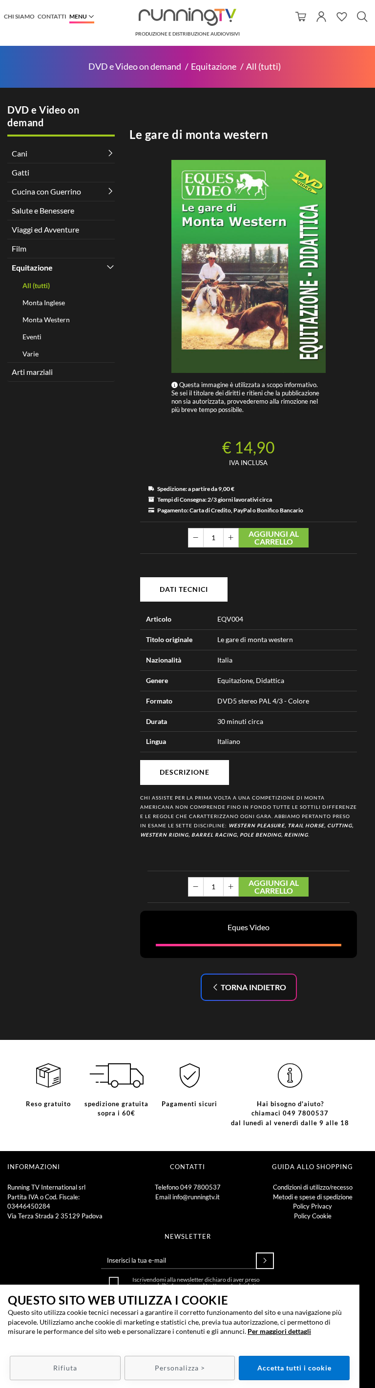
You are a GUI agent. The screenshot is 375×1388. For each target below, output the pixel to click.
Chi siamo (19, 16)
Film (19, 248)
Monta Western (46, 319)
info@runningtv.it (196, 1197)
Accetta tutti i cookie (294, 1368)
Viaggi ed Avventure (45, 229)
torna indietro (252, 987)
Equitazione (213, 66)
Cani (19, 153)
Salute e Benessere (43, 210)
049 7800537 (200, 1187)
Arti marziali (32, 371)
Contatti (52, 16)
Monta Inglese (43, 302)
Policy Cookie (313, 1216)
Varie (30, 354)
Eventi (32, 336)
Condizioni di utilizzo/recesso (313, 1187)
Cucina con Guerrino (46, 191)
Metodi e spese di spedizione (313, 1197)
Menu (78, 16)
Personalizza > (180, 1368)
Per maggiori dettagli (279, 1331)
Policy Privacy (312, 1206)
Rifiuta (65, 1368)
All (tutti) (263, 66)
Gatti (20, 172)
